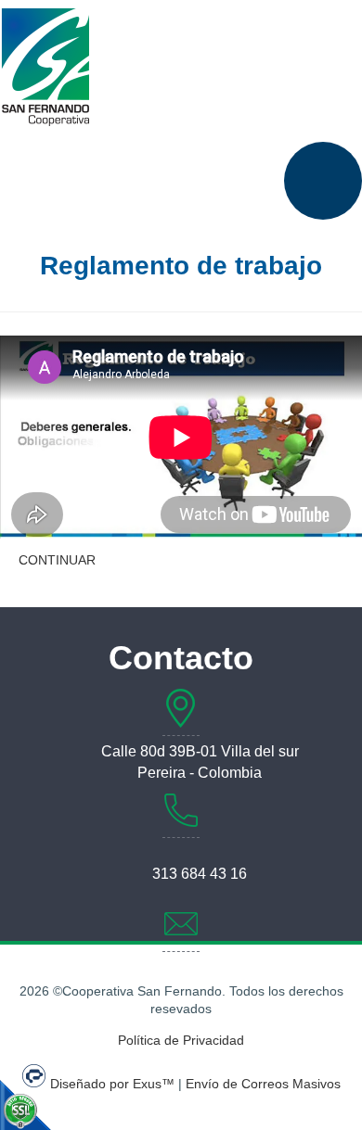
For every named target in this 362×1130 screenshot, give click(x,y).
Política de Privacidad (181, 1040)
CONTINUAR (57, 559)
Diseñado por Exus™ (112, 1083)
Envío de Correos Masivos (263, 1083)
